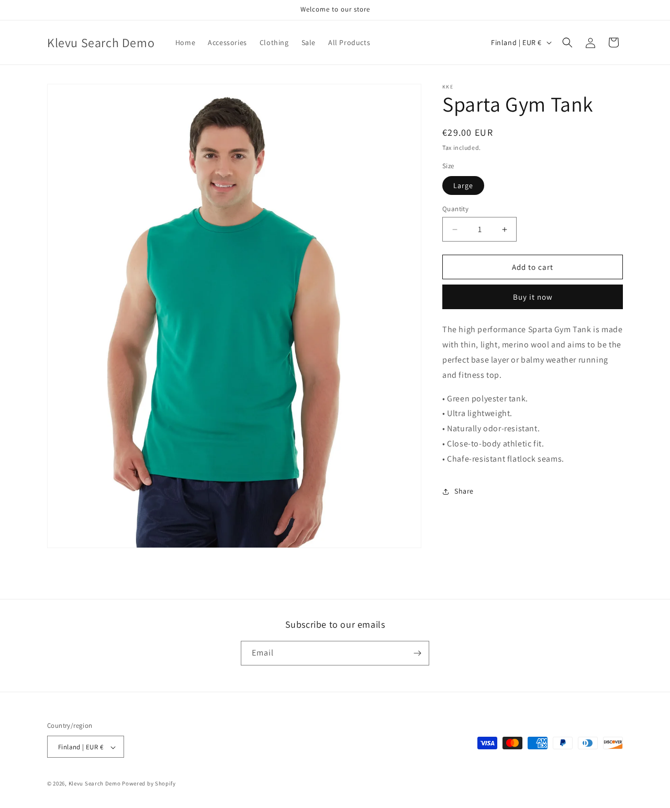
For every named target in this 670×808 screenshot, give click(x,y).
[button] (567, 42)
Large (463, 185)
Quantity (455, 208)
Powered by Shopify (149, 784)
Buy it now (533, 297)
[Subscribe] (417, 653)
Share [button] (464, 491)
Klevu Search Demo (95, 784)
